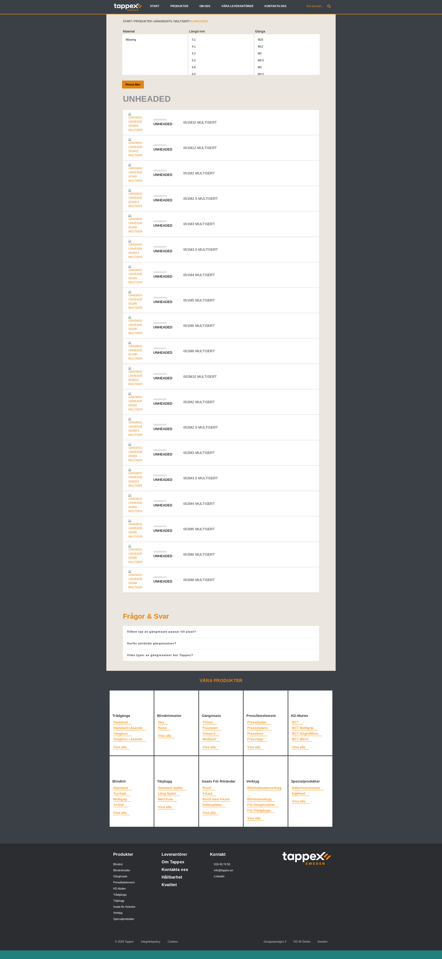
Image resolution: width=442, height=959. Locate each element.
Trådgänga (121, 716)
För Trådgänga (259, 810)
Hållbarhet (172, 877)
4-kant (208, 793)
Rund (162, 728)
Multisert (210, 739)
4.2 (194, 53)
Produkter (123, 854)
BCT (296, 722)
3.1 (194, 39)
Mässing (131, 39)
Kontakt (218, 854)
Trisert (208, 722)
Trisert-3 (209, 733)
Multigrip (120, 799)
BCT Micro (300, 739)
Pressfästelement (261, 716)
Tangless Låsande (128, 739)
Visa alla (120, 747)
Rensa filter (133, 84)
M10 (260, 39)
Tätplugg (165, 781)
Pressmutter (257, 722)
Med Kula (166, 799)
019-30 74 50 (222, 864)
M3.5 (261, 74)
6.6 (194, 74)
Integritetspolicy (150, 941)
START (127, 21)
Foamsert (210, 728)
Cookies (173, 941)
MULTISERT (182, 21)
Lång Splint (167, 793)
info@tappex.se (223, 870)
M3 (260, 67)
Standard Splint (170, 788)
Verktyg (253, 781)
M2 (260, 53)
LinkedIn (219, 876)
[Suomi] (298, 6)
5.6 (194, 67)
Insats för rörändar (124, 906)
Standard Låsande (128, 728)
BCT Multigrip (303, 728)
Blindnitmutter (170, 716)
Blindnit (119, 781)
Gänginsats (212, 716)
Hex (161, 722)
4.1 (194, 46)
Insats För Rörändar (219, 781)
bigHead (299, 793)
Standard (121, 722)
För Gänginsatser (261, 805)
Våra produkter (221, 680)
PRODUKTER (143, 21)
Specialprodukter (306, 781)
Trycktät (120, 793)
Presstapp (255, 739)
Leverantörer (174, 854)
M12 (260, 46)
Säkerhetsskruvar (306, 788)
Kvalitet (169, 884)
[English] (294, 6)
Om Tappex (173, 862)
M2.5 (261, 60)
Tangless (121, 733)
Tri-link (119, 805)
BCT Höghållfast (305, 733)
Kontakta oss (175, 869)
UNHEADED (200, 21)
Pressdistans (258, 728)
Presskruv (255, 733)
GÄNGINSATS (163, 21)
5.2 (194, 60)
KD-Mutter (300, 716)
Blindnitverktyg (259, 799)
